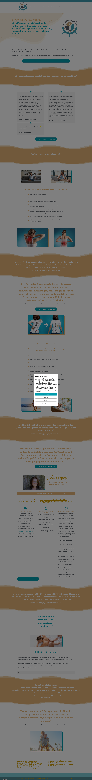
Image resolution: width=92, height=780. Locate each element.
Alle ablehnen (46, 397)
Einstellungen (46, 400)
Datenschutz (44, 403)
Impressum (48, 403)
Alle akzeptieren (46, 394)
